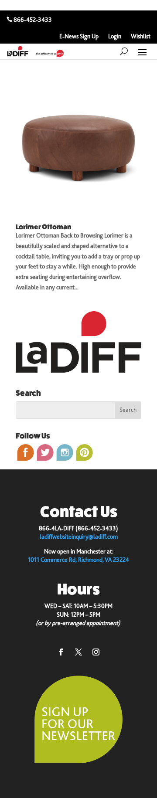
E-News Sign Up (79, 36)
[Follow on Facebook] (61, 652)
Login (114, 36)
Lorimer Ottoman (43, 227)
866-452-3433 (33, 19)
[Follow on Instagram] (96, 652)
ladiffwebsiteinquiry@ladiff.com (79, 536)
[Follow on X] (78, 652)
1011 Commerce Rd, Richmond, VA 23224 (78, 559)
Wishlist (140, 36)
